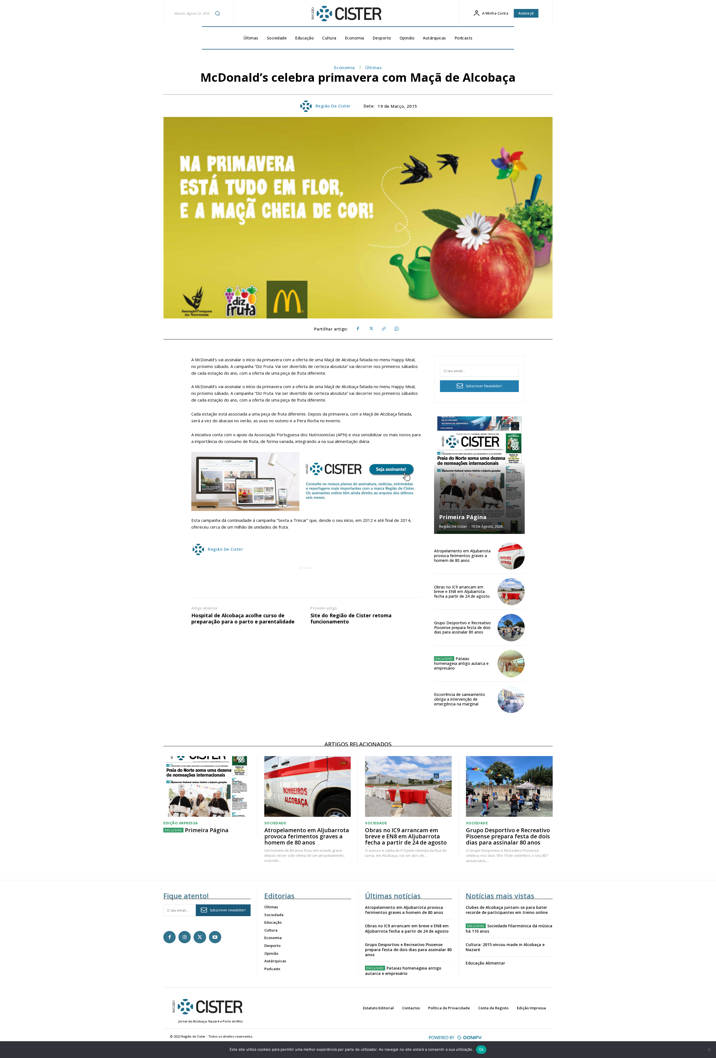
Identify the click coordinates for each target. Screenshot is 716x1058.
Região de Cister (333, 105)
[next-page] (515, 426)
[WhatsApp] (396, 328)
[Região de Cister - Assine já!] (306, 481)
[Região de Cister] (345, 13)
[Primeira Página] (479, 475)
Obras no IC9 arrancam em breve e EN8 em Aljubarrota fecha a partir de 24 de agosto (462, 591)
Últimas (373, 67)
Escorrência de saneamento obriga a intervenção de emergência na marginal (459, 699)
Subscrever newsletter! (228, 910)
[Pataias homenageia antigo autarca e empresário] (511, 663)
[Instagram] (184, 937)
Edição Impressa (180, 823)
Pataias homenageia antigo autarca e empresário (461, 663)
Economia (344, 67)
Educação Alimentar (485, 963)
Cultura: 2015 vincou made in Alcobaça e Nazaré (505, 947)
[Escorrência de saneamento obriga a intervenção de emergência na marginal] (511, 699)
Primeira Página (463, 517)
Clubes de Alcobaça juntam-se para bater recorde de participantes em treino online (507, 910)
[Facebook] (357, 328)
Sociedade (275, 823)
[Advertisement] (306, 583)
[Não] (709, 1049)
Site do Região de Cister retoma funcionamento (351, 619)
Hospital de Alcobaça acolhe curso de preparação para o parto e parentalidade (243, 619)
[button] (217, 13)
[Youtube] (215, 937)
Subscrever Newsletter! (484, 386)
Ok (481, 1049)
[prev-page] (505, 426)
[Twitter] (370, 328)
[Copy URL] (383, 328)
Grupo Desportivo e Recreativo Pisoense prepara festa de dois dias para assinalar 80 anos (462, 627)
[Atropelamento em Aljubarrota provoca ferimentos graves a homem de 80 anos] (511, 555)
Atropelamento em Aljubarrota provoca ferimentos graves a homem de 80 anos (462, 555)
